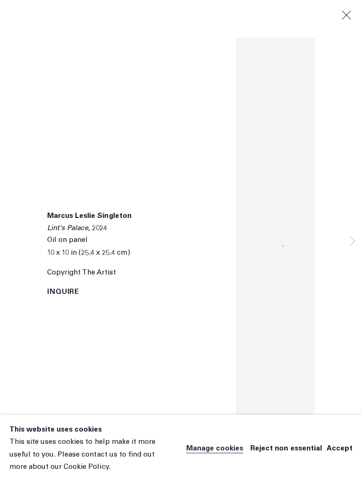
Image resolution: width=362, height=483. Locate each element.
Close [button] (346, 15)
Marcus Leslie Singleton (89, 216)
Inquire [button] (63, 292)
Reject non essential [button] (286, 448)
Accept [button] (340, 448)
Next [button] (352, 242)
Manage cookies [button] (214, 448)
